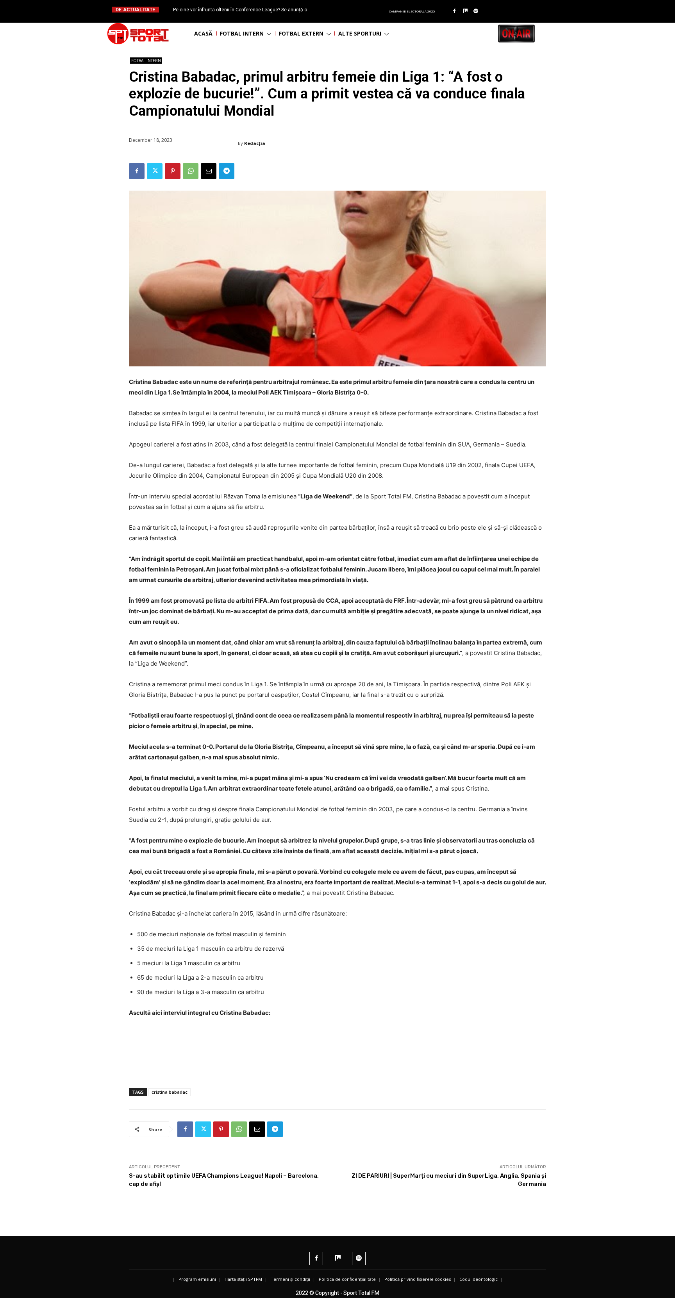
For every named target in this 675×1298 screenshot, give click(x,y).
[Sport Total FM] (138, 34)
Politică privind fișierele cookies (417, 1279)
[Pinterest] (172, 171)
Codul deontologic (478, 1279)
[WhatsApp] (190, 171)
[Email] (208, 171)
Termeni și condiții (290, 1279)
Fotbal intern (146, 60)
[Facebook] (454, 11)
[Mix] (465, 11)
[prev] (344, 9)
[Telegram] (226, 171)
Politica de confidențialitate (347, 1279)
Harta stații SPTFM (243, 1279)
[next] (356, 9)
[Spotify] (476, 11)
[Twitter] (154, 171)
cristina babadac (170, 1092)
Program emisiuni (197, 1279)
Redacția (254, 143)
